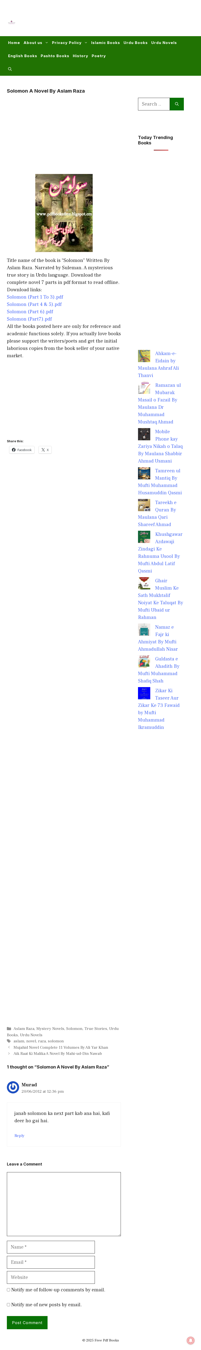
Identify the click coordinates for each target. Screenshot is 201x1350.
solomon (56, 1041)
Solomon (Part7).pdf (29, 319)
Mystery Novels (50, 1028)
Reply (19, 1135)
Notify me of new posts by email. (46, 1305)
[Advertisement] (104, 21)
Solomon (74, 1028)
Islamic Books (105, 42)
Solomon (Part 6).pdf (30, 312)
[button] (9, 69)
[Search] (177, 104)
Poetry (99, 56)
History (80, 56)
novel (31, 1041)
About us (33, 42)
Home (14, 42)
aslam (18, 1041)
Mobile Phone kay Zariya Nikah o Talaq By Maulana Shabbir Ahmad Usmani (160, 446)
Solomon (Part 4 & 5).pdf (34, 304)
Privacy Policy (67, 42)
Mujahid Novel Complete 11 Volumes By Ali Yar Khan (60, 1047)
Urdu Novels (164, 42)
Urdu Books (136, 42)
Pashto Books (55, 56)
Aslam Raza (23, 1028)
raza (42, 1041)
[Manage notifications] (191, 1340)
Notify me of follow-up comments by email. (58, 1290)
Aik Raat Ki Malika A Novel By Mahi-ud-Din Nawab (57, 1053)
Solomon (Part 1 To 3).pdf (35, 297)
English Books (22, 56)
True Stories (95, 1028)
